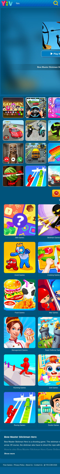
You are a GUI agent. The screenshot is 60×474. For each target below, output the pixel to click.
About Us (29, 465)
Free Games (7, 465)
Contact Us (38, 465)
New (18, 3)
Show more (9, 453)
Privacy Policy (19, 465)
